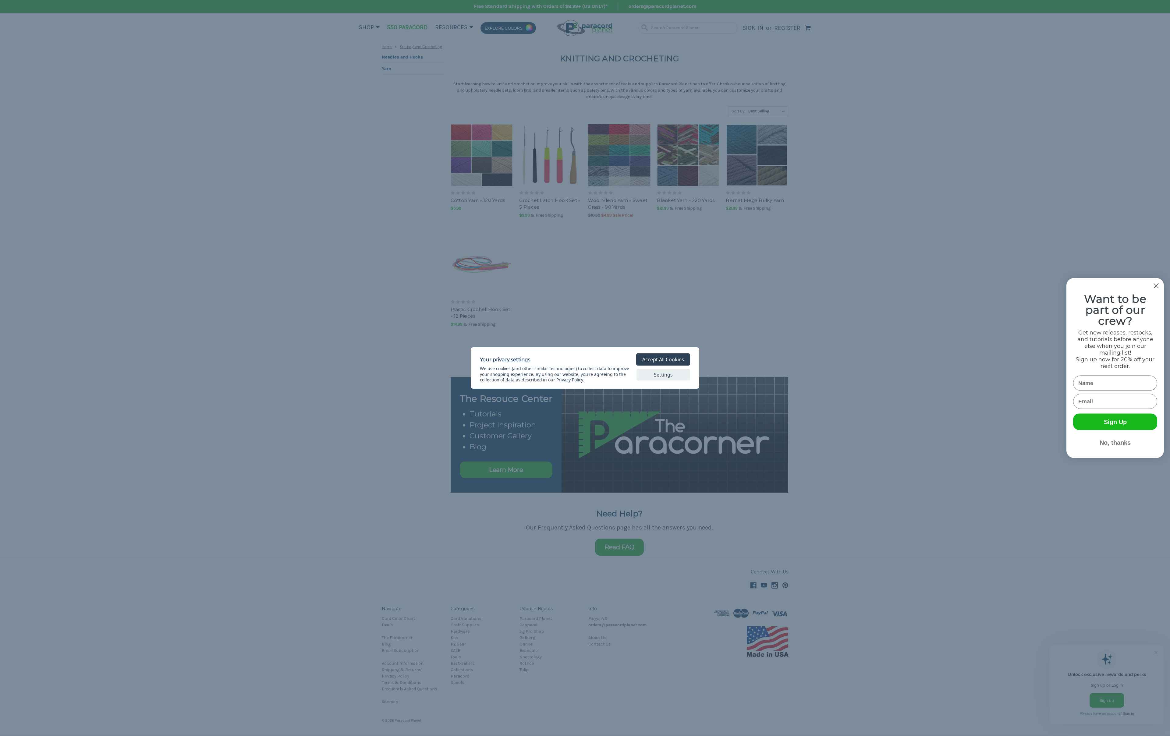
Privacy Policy (569, 380)
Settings (663, 374)
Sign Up (1115, 422)
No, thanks (1115, 442)
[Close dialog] (1156, 286)
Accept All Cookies (663, 359)
